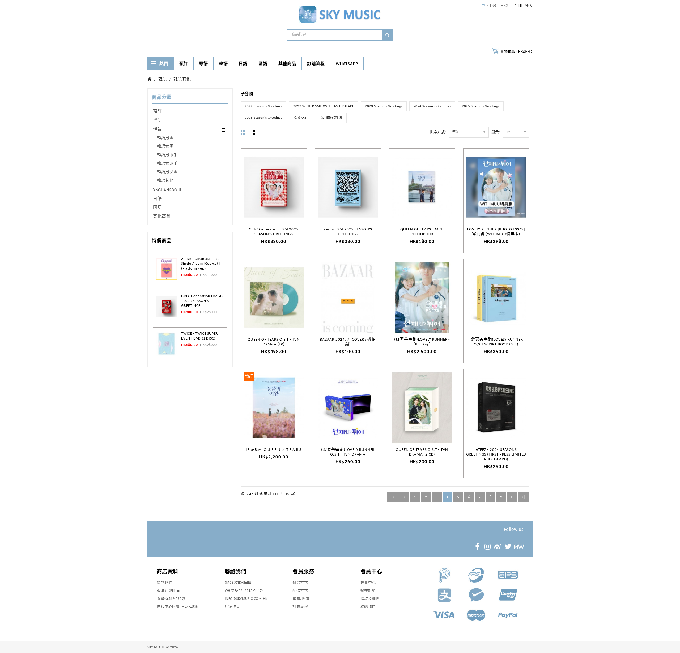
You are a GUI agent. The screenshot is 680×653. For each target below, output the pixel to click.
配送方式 (300, 591)
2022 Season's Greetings (263, 106)
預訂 (183, 64)
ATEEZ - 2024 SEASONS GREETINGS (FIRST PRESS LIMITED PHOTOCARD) (496, 454)
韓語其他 (182, 79)
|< (393, 497)
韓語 (223, 64)
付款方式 (300, 583)
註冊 (518, 6)
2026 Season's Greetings (263, 117)
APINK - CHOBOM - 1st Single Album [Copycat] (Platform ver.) (200, 264)
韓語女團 (165, 147)
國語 (262, 64)
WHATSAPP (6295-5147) (244, 591)
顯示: (495, 132)
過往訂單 (368, 591)
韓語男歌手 (167, 155)
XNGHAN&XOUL (167, 190)
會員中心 (368, 583)
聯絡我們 (368, 607)
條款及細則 (370, 599)
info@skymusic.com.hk (246, 599)
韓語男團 (165, 138)
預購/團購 (300, 599)
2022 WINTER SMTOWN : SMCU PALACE (323, 106)
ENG (493, 6)
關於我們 (164, 583)
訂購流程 (316, 64)
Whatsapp (347, 64)
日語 (243, 64)
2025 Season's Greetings (480, 106)
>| (523, 497)
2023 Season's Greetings (383, 106)
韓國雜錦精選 (331, 117)
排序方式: (438, 132)
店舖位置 (232, 607)
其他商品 (287, 64)
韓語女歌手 (167, 164)
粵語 (203, 64)
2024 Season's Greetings (432, 106)
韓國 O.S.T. (301, 117)
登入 (529, 6)
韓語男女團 (167, 172)
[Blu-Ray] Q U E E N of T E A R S (274, 450)
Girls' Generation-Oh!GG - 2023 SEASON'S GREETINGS (202, 301)
